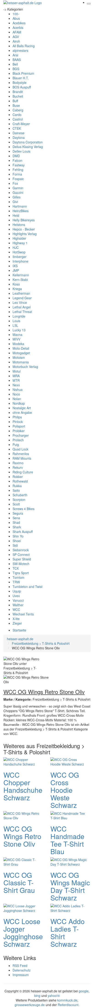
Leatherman (21, 293)
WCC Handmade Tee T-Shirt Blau (67, 840)
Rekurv (18, 467)
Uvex (16, 595)
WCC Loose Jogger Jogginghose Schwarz (23, 932)
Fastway (19, 165)
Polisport (19, 426)
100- (16, 13)
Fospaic (18, 178)
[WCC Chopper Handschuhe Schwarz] (21, 761)
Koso (16, 284)
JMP (16, 270)
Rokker (18, 476)
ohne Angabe (22, 412)
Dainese (18, 133)
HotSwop (19, 252)
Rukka (17, 485)
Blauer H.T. (21, 78)
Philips (17, 417)
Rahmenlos (21, 453)
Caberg (18, 110)
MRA (16, 375)
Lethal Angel (22, 307)
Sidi (15, 545)
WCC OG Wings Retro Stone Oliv (22, 836)
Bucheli (18, 96)
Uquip (17, 591)
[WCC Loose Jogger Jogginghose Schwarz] (21, 907)
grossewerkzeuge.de (30, 1004)
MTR (16, 380)
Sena (16, 518)
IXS (15, 265)
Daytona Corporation (28, 142)
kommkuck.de (67, 1000)
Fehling (18, 169)
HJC (16, 247)
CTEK (17, 128)
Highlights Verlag (25, 233)
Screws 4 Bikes (23, 508)
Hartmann (20, 206)
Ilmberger (19, 256)
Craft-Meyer (21, 123)
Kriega (17, 288)
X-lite (16, 618)
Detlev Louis (21, 151)
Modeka (18, 343)
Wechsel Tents (23, 614)
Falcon (17, 160)
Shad (16, 522)
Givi (15, 201)
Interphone (20, 261)
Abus (16, 18)
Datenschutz (22, 970)
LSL (15, 325)
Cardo (17, 114)
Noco (16, 394)
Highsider (19, 238)
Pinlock (18, 421)
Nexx (16, 385)
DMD (16, 156)
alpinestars (20, 50)
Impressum (21, 974)
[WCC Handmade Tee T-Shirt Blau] (68, 815)
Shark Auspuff (23, 531)
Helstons (19, 224)
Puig (16, 444)
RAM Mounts (22, 458)
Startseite (19, 630)
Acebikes (19, 23)
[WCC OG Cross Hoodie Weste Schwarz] (68, 761)
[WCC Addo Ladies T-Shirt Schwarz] (68, 907)
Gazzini (18, 192)
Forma (17, 174)
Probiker (19, 430)
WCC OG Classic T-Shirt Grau (19, 882)
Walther (18, 605)
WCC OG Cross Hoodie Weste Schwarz (64, 790)
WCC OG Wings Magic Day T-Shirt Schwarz (70, 886)
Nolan (17, 398)
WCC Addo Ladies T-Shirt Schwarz (67, 932)
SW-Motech (21, 563)
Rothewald (20, 481)
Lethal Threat (22, 311)
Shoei (17, 540)
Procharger (21, 435)
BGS (16, 68)
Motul (17, 371)
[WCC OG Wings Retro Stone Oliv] (21, 815)
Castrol (18, 119)
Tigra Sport (21, 573)
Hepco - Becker (24, 229)
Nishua (18, 389)
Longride (19, 316)
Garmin (18, 188)
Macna (17, 334)
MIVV (16, 339)
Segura (18, 513)
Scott (16, 504)
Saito (16, 490)
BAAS (17, 59)
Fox (15, 183)
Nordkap (19, 403)
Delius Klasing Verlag (28, 146)
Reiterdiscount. (68, 1004)
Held (16, 215)
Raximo (18, 463)
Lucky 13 (19, 330)
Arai (15, 55)
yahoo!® (54, 995)
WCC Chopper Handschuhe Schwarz (22, 786)
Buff (15, 101)
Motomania (21, 362)
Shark (17, 527)
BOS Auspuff (22, 87)
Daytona (19, 137)
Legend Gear (22, 298)
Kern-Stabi (20, 279)
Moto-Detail (21, 348)
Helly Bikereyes (24, 220)
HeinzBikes (21, 211)
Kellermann (21, 275)
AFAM (17, 32)
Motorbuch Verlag (25, 366)
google (84, 991)
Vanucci (18, 600)
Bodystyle (19, 82)
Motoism (19, 357)
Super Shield (22, 559)
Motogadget (21, 353)
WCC (16, 609)
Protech (18, 440)
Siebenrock (21, 550)
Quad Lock (20, 449)
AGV (16, 36)
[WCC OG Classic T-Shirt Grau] (21, 861)
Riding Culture (23, 472)
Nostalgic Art (22, 408)
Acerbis (18, 27)
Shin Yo (18, 536)
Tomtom (18, 577)
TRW (16, 582)
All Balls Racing (24, 46)
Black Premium (23, 73)
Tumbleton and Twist (27, 586)
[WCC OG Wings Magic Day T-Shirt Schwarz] (68, 861)
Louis (16, 320)
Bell (15, 64)
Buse (16, 105)
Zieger (17, 623)
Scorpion (19, 499)
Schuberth (20, 495)
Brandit (18, 91)
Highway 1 (20, 243)
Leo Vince (20, 302)
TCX (16, 568)
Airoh (16, 41)
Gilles (17, 197)
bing (37, 995)
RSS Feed (20, 965)
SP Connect (21, 554)
